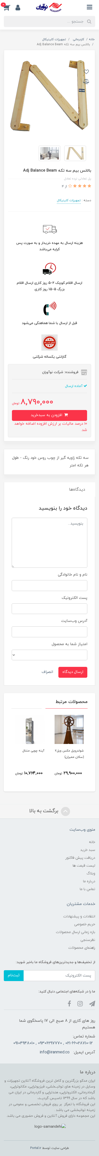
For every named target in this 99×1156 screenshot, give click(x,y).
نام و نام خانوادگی (72, 574)
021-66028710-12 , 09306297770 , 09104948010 (53, 1043)
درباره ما (89, 881)
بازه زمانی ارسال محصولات (75, 932)
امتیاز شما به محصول (69, 644)
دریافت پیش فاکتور (80, 857)
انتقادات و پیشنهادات (79, 916)
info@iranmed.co (55, 1052)
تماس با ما (87, 889)
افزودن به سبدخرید (47, 415)
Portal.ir (35, 1148)
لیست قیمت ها (84, 865)
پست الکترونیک (74, 598)
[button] (9, 7)
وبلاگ (91, 873)
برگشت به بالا (44, 810)
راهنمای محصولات (81, 947)
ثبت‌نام (14, 975)
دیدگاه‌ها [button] (77, 490)
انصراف (47, 672)
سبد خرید (87, 850)
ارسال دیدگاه (72, 672)
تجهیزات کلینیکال (69, 200)
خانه (92, 842)
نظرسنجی (87, 940)
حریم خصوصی (84, 924)
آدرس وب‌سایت (74, 621)
